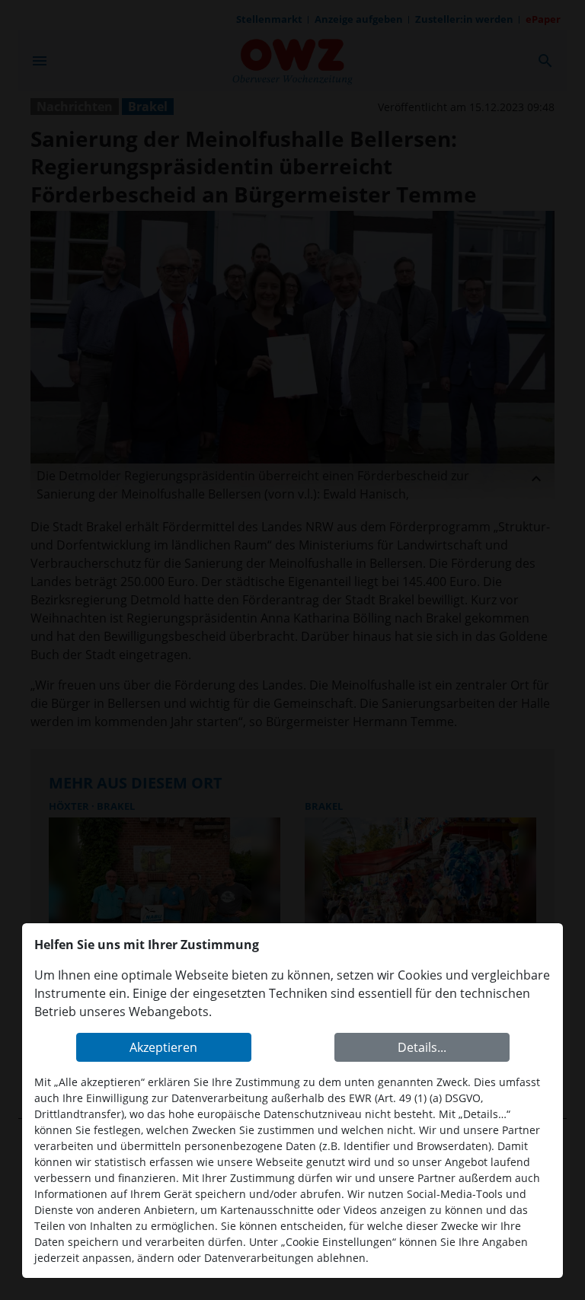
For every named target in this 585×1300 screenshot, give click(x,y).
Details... (422, 1047)
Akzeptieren (163, 1047)
